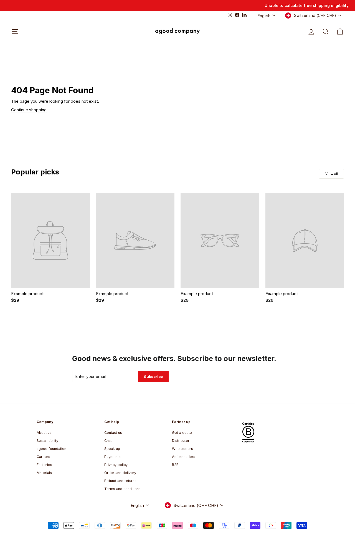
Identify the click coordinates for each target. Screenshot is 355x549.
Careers (43, 457)
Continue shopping (29, 109)
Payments (112, 457)
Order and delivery (120, 473)
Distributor (180, 441)
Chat (108, 441)
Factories (44, 465)
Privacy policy (116, 465)
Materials (44, 473)
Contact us (113, 433)
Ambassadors (183, 457)
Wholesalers (182, 449)
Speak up (112, 449)
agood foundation (51, 449)
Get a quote (182, 433)
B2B (175, 465)
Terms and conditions (122, 489)
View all (331, 174)
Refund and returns (120, 481)
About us (44, 433)
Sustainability (47, 441)
